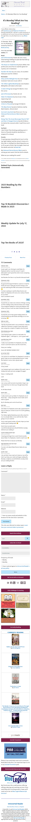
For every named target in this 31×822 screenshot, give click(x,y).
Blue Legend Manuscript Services (14, 792)
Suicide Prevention (10, 764)
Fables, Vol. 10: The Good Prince (15, 647)
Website (3, 509)
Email (3, 502)
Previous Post (8, 257)
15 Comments (19, 26)
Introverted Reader (15, 804)
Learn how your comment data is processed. (14, 526)
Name (3, 495)
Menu (3, 11)
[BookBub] (24, 583)
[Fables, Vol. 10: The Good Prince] (15, 639)
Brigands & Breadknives (16, 666)
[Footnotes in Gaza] (15, 678)
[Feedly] (8, 583)
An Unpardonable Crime (15, 726)
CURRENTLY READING (15, 632)
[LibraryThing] (14, 583)
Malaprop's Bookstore (19, 31)
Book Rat (18, 147)
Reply (28, 266)
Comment (4, 471)
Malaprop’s (13, 158)
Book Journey (5, 47)
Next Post (22, 257)
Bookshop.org (7, 31)
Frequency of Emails (7, 558)
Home (3, 14)
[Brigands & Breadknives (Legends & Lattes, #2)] (15, 659)
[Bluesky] (18, 583)
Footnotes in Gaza (15, 686)
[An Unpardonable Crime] (15, 718)
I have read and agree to (15, 567)
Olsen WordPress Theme (12, 807)
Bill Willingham (16, 648)
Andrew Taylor (16, 727)
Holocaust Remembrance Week (10, 114)
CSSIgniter (21, 807)
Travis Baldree (16, 668)
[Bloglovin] (21, 583)
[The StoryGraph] (11, 583)
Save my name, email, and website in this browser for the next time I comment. (14, 517)
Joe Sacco (16, 688)
